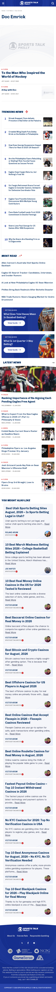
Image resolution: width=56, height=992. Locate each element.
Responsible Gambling (39, 936)
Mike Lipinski (6, 423)
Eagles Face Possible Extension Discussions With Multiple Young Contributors (23, 201)
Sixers (5, 428)
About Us (11, 936)
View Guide (13, 323)
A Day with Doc (9, 90)
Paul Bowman (6, 405)
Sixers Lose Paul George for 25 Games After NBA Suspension (22, 227)
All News (10, 10)
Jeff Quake (5, 81)
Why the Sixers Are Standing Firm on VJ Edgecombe (24, 240)
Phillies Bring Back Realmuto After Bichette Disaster (27, 289)
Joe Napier (10, 569)
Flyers (5, 69)
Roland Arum (11, 532)
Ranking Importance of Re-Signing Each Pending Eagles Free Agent (26, 399)
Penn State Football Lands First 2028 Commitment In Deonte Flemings (24, 213)
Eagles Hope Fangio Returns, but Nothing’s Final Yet (22, 173)
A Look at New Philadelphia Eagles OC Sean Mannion (27, 282)
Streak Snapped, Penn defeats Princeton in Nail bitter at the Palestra (25, 119)
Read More (10, 563)
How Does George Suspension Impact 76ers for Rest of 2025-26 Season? (25, 146)
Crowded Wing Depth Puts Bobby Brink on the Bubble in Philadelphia (23, 133)
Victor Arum (11, 605)
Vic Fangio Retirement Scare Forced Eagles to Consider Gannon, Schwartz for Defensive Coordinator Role (25, 188)
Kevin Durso (6, 454)
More (48, 362)
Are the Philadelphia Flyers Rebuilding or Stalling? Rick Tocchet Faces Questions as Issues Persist (25, 161)
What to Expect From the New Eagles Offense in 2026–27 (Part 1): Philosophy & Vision (20, 417)
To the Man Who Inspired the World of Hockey (23, 74)
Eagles (5, 395)
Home (3, 10)
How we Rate (22, 936)
